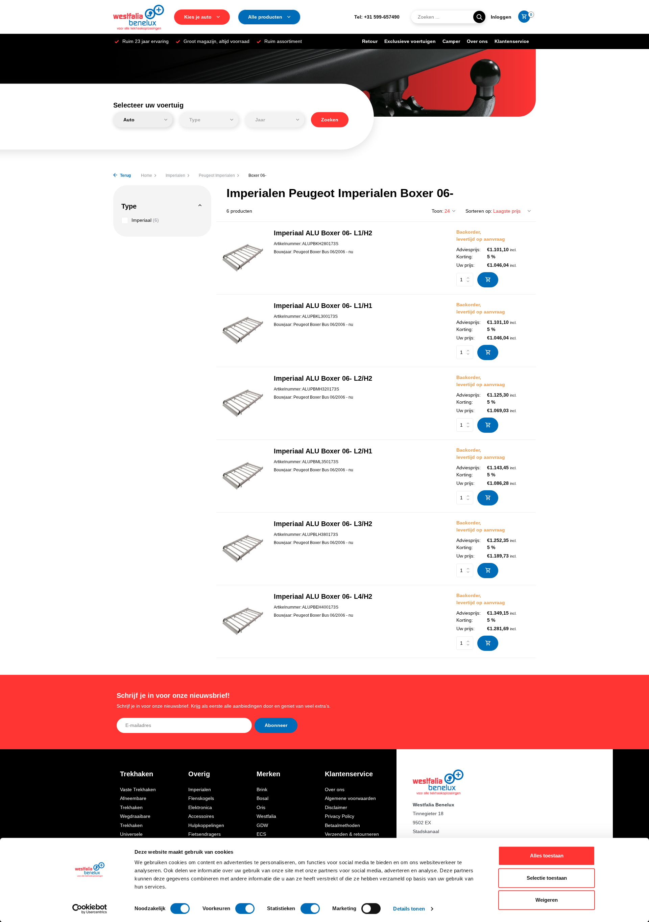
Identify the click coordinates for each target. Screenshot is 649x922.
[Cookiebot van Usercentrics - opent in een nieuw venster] (89, 909)
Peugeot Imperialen (217, 175)
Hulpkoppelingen (206, 825)
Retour (370, 41)
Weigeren (546, 900)
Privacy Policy (339, 816)
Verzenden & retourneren (352, 834)
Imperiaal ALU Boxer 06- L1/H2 (323, 233)
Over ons (477, 41)
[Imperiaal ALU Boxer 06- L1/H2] (242, 258)
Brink (262, 789)
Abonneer (276, 725)
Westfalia (266, 816)
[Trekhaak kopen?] (138, 17)
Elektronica (200, 807)
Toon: (437, 211)
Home (146, 175)
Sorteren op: (478, 211)
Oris (261, 807)
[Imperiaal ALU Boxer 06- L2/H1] (242, 476)
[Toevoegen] (487, 279)
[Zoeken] (479, 16)
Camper (451, 41)
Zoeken (329, 119)
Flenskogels (201, 798)
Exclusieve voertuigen (410, 41)
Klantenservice (512, 41)
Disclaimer (336, 807)
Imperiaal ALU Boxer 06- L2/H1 (323, 451)
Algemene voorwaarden (350, 798)
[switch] (245, 908)
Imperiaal (145, 220)
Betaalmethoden (342, 825)
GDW (262, 825)
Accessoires (201, 816)
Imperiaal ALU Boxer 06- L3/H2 (323, 523)
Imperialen (175, 175)
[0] (522, 17)
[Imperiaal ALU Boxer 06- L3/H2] (242, 548)
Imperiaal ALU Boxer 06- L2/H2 (323, 378)
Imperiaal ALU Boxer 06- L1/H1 (323, 305)
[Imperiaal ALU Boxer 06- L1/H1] (242, 330)
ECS (261, 834)
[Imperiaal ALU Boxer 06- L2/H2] (242, 403)
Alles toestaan (546, 855)
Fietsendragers (204, 834)
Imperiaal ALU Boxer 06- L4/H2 (323, 596)
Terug (125, 175)
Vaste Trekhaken (138, 789)
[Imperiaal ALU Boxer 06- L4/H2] (242, 621)
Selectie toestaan (547, 878)
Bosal (262, 798)
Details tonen (409, 909)
